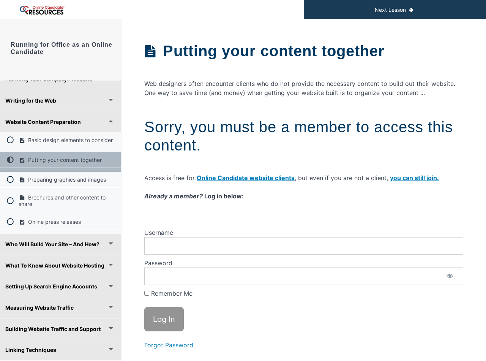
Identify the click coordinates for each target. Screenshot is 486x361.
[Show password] (450, 276)
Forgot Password (168, 345)
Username (158, 232)
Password (158, 263)
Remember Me (171, 293)
